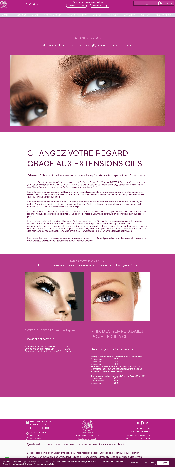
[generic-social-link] (30, 4)
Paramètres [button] (135, 462)
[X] (37, 4)
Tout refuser (149, 462)
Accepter (163, 462)
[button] (164, 15)
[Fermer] (171, 462)
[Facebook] (142, 423)
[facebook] (26, 4)
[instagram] (33, 4)
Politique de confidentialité (44, 464)
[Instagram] (137, 423)
